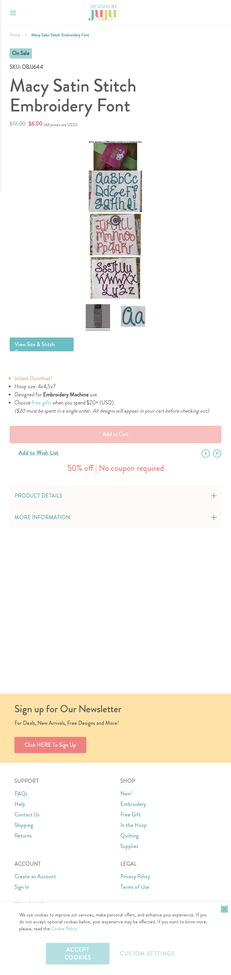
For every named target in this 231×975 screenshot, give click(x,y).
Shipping (23, 825)
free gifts (41, 403)
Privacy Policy (135, 876)
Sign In (21, 887)
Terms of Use (134, 887)
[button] (216, 13)
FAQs (20, 794)
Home (15, 35)
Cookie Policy (64, 928)
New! (126, 794)
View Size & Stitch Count (35, 346)
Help (19, 804)
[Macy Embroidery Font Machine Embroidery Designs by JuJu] (98, 317)
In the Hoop (133, 825)
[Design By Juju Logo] (103, 13)
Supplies (129, 846)
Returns (23, 836)
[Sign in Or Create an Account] (204, 12)
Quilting (129, 836)
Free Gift (130, 815)
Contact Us (26, 815)
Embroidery (133, 804)
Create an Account (35, 876)
